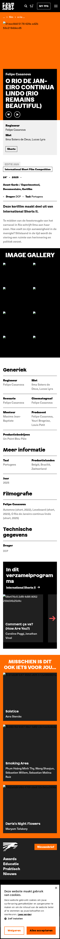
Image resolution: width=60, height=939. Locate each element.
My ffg (43, 6)
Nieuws (10, 873)
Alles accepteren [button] (41, 930)
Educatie (11, 863)
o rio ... (21, 17)
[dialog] (30, 911)
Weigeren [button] (14, 930)
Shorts (11, 149)
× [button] (56, 888)
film (11, 17)
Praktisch (11, 868)
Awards (10, 858)
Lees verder (25, 914)
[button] (30, 918)
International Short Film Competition (28, 169)
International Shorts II (21, 587)
